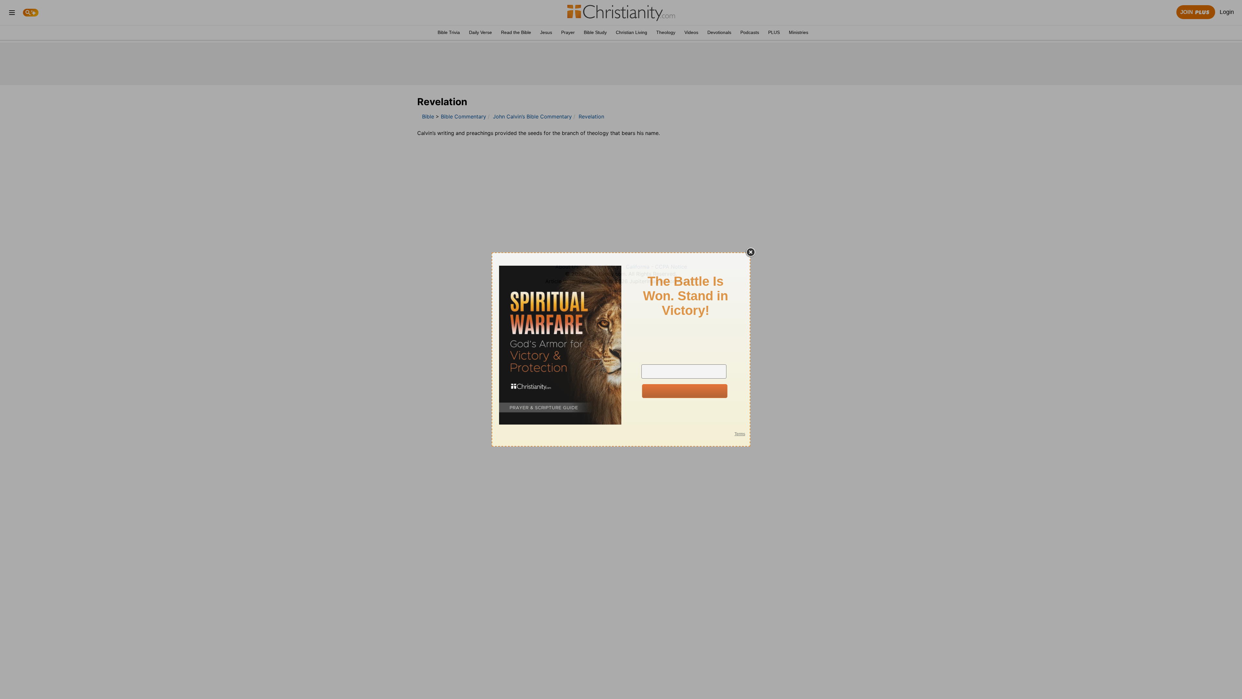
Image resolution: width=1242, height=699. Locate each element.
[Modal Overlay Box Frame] (621, 349)
